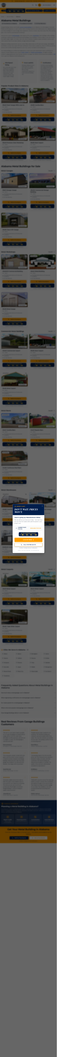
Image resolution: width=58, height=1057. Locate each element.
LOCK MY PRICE (28, 540)
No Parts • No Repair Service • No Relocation (28, 547)
